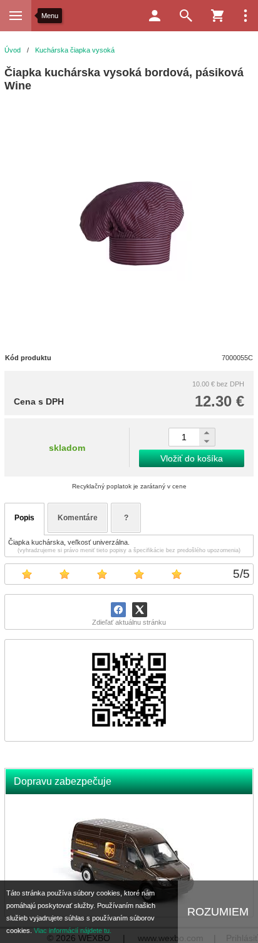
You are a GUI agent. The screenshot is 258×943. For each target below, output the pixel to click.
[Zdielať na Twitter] (139, 609)
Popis (24, 517)
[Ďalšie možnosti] (245, 15)
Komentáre (78, 517)
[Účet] (154, 15)
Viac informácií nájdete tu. (72, 930)
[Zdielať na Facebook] (118, 609)
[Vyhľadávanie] (186, 15)
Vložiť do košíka (191, 458)
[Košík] (217, 15)
